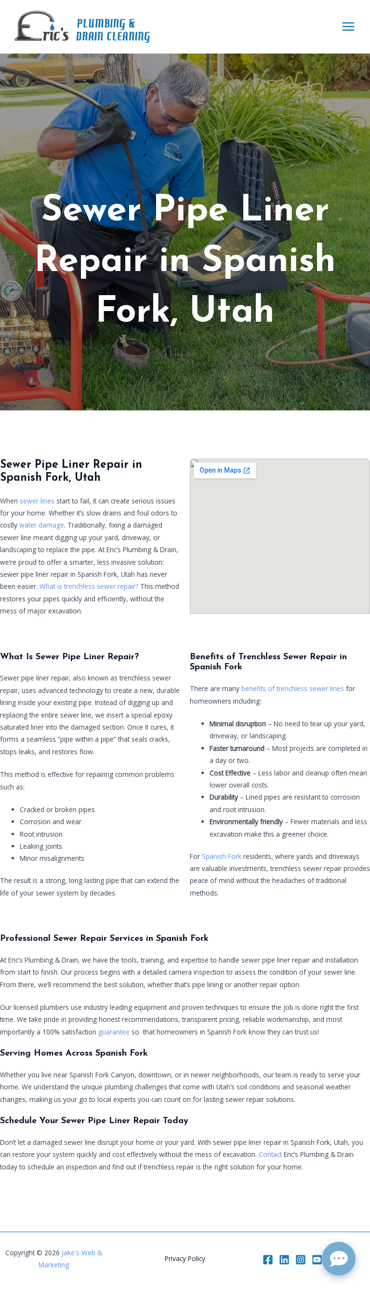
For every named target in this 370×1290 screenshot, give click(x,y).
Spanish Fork (221, 856)
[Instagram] (300, 1259)
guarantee (114, 1031)
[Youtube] (317, 1259)
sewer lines (37, 500)
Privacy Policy (185, 1258)
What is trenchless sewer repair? (89, 586)
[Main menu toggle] (348, 26)
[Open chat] (339, 1259)
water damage (41, 525)
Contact (270, 1154)
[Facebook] (268, 1259)
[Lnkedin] (284, 1259)
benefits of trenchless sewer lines (292, 688)
